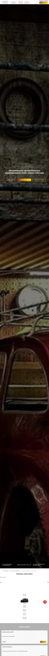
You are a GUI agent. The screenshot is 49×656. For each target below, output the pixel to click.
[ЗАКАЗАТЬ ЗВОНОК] (45, 602)
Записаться (43, 641)
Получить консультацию (44, 2)
